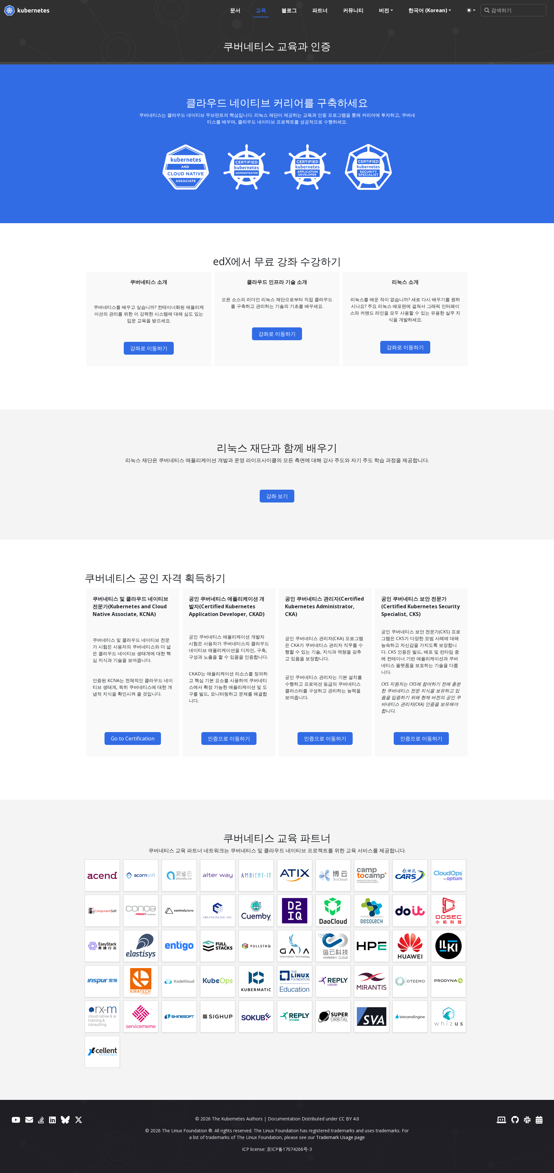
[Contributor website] (501, 1119)
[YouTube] (16, 1119)
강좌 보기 (277, 496)
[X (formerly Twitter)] (78, 1119)
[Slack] (527, 1119)
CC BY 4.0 (349, 1119)
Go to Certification (133, 738)
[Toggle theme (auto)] (471, 10)
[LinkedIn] (52, 1119)
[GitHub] (515, 1119)
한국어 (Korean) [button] (427, 10)
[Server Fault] (41, 1119)
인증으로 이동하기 (229, 738)
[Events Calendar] (539, 1119)
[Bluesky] (65, 1119)
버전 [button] (384, 10)
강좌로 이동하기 (148, 348)
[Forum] (29, 1119)
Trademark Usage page (340, 1137)
